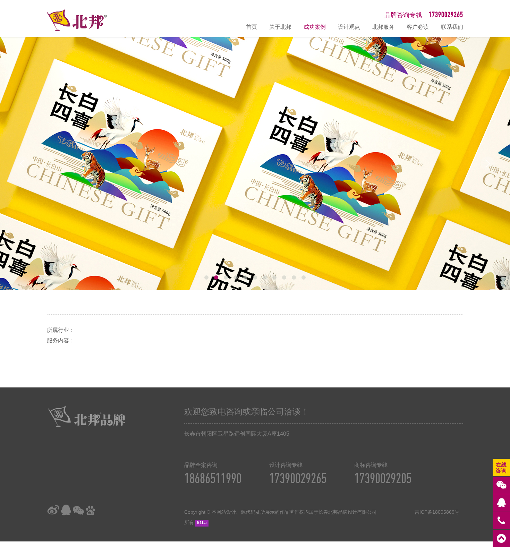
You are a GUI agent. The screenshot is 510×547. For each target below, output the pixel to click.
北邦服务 (383, 27)
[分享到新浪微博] (53, 510)
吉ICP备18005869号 (437, 512)
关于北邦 (280, 27)
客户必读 (418, 27)
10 (294, 277)
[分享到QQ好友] (65, 510)
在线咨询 (501, 467)
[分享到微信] (78, 510)
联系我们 (452, 27)
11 (303, 277)
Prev (22, 163)
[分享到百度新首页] (90, 510)
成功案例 (315, 27)
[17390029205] (501, 520)
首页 (251, 27)
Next (488, 163)
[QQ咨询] (501, 503)
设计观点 (349, 27)
